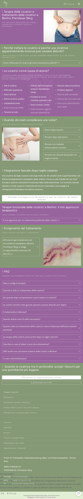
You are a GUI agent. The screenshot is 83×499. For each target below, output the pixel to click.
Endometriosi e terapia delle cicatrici (20, 413)
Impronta (8, 428)
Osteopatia (9, 397)
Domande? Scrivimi (42, 382)
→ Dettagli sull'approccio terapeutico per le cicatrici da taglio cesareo (41, 198)
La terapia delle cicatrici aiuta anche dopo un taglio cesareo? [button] (30, 337)
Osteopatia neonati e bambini (17, 402)
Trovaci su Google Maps (14, 438)
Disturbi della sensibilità (67, 94)
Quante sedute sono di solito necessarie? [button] (21, 319)
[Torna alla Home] (5, 4)
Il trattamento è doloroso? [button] (15, 312)
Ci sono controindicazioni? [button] (15, 358)
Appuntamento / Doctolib (15, 448)
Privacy (7, 433)
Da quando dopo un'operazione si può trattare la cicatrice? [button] (29, 297)
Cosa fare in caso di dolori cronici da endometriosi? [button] (26, 344)
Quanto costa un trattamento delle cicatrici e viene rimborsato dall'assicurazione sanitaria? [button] (39, 328)
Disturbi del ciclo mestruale (69, 99)
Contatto (7, 422)
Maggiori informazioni (37, 497)
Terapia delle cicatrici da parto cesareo (21, 408)
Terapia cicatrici (11, 392)
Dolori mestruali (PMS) (14, 108)
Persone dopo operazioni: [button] (56, 137)
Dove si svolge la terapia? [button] (14, 283)
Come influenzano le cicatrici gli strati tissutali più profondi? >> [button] (31, 62)
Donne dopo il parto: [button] (54, 130)
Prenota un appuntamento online (43, 377)
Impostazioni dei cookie (14, 443)
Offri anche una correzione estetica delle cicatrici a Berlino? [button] (30, 351)
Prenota (70, 4)
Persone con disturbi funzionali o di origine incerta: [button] (61, 156)
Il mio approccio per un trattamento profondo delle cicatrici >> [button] (31, 220)
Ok (2, 493)
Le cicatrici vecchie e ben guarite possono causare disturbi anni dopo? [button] (34, 305)
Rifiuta (11, 493)
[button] (79, 4)
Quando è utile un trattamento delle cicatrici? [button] (23, 290)
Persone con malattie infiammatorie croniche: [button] (55, 146)
